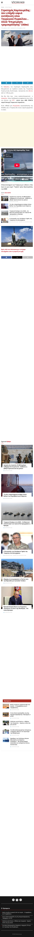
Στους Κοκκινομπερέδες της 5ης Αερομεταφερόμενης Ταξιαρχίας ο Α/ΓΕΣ (20, 714)
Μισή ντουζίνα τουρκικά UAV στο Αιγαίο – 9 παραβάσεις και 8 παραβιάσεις (20, 706)
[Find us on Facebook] (13, 900)
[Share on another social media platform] (28, 83)
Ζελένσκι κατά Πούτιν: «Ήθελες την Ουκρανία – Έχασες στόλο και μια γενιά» (20, 723)
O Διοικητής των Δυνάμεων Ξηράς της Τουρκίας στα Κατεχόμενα (20, 219)
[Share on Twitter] (17, 83)
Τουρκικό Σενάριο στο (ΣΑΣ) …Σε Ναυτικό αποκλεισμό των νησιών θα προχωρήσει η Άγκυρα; (20, 212)
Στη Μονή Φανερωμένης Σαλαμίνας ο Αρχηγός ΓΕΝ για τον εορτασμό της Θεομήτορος (20, 731)
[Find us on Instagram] (20, 900)
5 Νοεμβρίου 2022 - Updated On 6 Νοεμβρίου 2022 (13, 28)
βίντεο (31, 91)
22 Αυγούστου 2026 (8, 612)
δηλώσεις (6, 87)
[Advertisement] (17, 64)
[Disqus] (17, 637)
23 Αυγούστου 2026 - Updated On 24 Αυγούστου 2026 (21, 221)
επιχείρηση (16, 105)
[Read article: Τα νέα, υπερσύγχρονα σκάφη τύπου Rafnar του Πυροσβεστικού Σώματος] (4, 206)
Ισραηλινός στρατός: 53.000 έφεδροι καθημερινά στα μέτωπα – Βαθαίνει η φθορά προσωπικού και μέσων (20, 198)
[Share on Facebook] (6, 83)
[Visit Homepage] (18, 2)
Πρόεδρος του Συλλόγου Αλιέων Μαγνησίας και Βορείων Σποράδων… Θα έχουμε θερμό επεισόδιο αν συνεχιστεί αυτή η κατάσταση (19, 741)
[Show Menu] (2, 2)
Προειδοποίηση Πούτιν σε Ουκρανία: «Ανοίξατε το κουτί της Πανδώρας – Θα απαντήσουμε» (16, 608)
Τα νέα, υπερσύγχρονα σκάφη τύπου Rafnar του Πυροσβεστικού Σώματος (20, 205)
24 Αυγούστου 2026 (14, 201)
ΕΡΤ (13, 100)
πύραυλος (4, 98)
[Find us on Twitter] (17, 900)
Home (2, 7)
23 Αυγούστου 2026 (8, 583)
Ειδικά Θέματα (8, 7)
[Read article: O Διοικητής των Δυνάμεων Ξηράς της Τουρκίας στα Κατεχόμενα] (4, 220)
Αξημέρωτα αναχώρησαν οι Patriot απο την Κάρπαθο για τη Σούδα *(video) (16, 580)
